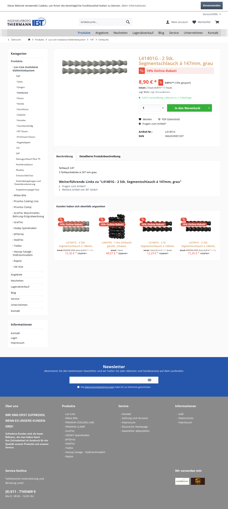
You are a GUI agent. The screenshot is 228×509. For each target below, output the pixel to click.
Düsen (20, 98)
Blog (13, 292)
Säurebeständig (25, 125)
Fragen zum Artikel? (154, 123)
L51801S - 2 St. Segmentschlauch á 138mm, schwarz (158, 244)
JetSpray (18, 234)
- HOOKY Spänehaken (77, 435)
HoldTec (18, 239)
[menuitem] (197, 14)
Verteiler (21, 120)
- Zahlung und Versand (134, 418)
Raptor (17, 261)
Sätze (20, 81)
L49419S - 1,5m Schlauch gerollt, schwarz (117, 244)
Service (15, 298)
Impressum (17, 342)
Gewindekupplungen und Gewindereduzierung (27, 183)
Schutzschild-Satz (24, 175)
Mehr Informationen (134, 5)
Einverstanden (212, 5)
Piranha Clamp (22, 207)
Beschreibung (64, 156)
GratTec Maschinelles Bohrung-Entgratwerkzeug (28, 214)
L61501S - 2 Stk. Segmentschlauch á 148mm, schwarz (198, 244)
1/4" (17, 76)
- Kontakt (125, 414)
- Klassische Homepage (134, 426)
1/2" (17, 147)
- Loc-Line (69, 414)
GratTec (18, 222)
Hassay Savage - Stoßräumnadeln (23, 253)
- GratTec (69, 431)
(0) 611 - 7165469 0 (20, 491)
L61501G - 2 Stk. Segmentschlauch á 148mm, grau (76, 244)
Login (14, 338)
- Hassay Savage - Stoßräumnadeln (84, 452)
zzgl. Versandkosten (160, 92)
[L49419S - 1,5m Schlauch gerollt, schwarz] (117, 226)
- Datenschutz (185, 418)
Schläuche (22, 92)
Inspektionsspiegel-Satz (27, 189)
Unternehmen (19, 305)
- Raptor (68, 456)
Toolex (17, 245)
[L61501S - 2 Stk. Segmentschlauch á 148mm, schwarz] (198, 226)
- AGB (180, 414)
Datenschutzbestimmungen (99, 387)
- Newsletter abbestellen (135, 431)
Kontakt (15, 311)
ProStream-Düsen (26, 136)
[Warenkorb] (217, 21)
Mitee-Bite (19, 195)
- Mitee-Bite (71, 418)
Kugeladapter (24, 142)
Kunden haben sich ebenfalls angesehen (80, 206)
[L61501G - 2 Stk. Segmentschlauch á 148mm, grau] (76, 226)
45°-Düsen (22, 131)
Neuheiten (17, 280)
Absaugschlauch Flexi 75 (27, 158)
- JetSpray (69, 439)
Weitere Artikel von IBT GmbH (79, 189)
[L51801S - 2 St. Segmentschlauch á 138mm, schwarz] (157, 226)
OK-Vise (18, 266)
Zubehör (21, 114)
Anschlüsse (22, 109)
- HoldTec (69, 443)
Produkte (16, 61)
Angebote (16, 274)
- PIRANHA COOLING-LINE (79, 422)
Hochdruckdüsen (24, 164)
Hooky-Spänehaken (25, 228)
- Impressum (127, 422)
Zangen (21, 87)
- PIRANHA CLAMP (74, 426)
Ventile (20, 103)
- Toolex (68, 448)
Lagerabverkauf (20, 286)
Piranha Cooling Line (25, 201)
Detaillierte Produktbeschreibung (99, 156)
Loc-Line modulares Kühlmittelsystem (25, 68)
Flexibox (19, 170)
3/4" (17, 153)
